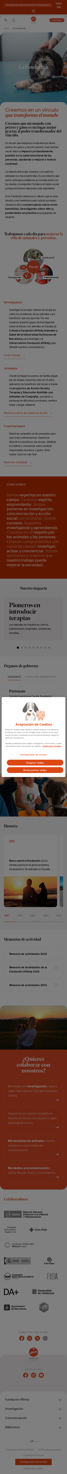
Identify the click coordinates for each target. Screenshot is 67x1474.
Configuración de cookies (33, 755)
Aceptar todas (35, 762)
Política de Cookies (51, 746)
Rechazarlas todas (35, 770)
